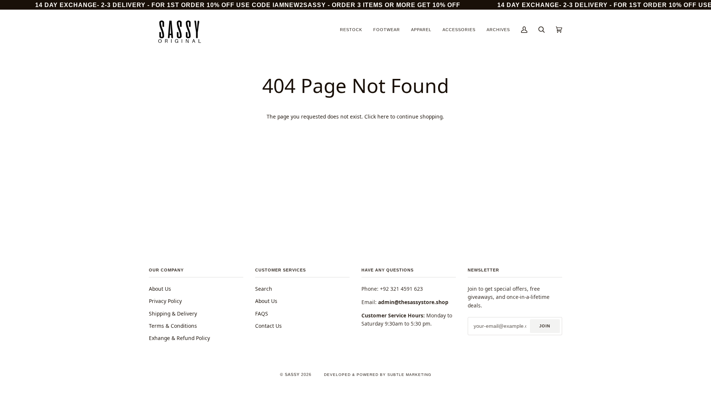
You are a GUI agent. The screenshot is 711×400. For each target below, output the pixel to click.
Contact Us (268, 325)
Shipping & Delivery (173, 313)
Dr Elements (51, 396)
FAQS (261, 313)
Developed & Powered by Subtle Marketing (377, 375)
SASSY (292, 374)
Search (263, 288)
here (383, 116)
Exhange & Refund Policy (179, 337)
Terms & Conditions (173, 325)
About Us (160, 288)
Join (544, 326)
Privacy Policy (165, 300)
